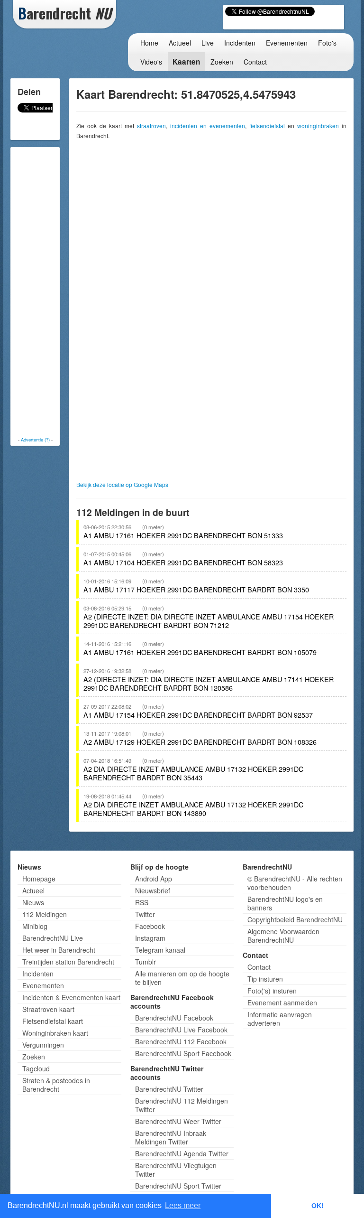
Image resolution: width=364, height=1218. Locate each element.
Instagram (150, 938)
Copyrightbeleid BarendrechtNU (295, 919)
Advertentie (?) (35, 439)
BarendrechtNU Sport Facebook (183, 1053)
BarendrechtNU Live (52, 938)
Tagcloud (36, 1068)
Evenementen (287, 42)
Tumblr (145, 961)
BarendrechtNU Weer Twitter (178, 1121)
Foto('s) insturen (272, 990)
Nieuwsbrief (152, 890)
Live (207, 42)
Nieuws (33, 902)
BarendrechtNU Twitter (169, 1089)
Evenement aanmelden (282, 1002)
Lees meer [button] (182, 1205)
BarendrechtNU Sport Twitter (178, 1185)
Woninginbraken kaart (55, 1033)
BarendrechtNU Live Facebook (181, 1029)
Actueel (180, 42)
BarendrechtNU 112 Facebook (181, 1041)
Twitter (145, 914)
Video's (151, 61)
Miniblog (34, 926)
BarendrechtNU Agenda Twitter (181, 1153)
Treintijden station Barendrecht (68, 961)
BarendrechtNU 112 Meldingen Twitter (181, 1105)
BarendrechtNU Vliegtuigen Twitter (176, 1170)
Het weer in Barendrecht (58, 950)
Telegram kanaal (160, 950)
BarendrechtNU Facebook (174, 1017)
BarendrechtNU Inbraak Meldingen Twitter (170, 1137)
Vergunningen (43, 1044)
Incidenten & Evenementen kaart (71, 997)
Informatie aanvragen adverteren (279, 1019)
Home (149, 42)
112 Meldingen (44, 914)
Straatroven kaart (48, 1009)
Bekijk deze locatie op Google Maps (122, 484)
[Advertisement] (51, 292)
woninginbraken (318, 126)
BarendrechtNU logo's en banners (285, 903)
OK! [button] (317, 1205)
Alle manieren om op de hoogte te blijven (182, 978)
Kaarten (186, 61)
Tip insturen (265, 979)
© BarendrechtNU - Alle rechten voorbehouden (294, 883)
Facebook (150, 926)
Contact (255, 61)
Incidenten (239, 42)
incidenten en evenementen (207, 126)
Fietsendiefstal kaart (52, 1021)
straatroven (151, 126)
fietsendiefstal (267, 126)
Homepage (38, 878)
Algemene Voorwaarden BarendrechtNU (283, 936)
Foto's (327, 42)
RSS (141, 902)
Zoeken (221, 61)
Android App (153, 878)
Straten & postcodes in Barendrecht (56, 1085)
